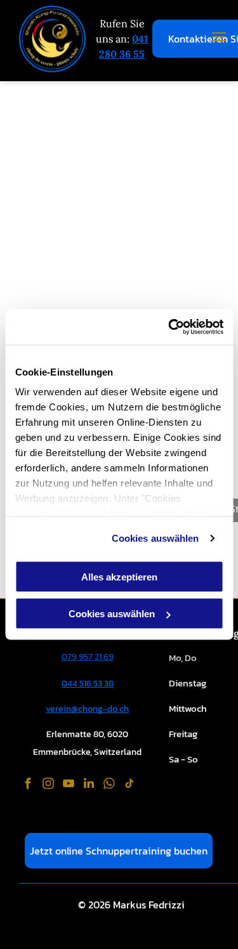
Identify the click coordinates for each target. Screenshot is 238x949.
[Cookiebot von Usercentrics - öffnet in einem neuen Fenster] (169, 327)
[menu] (219, 36)
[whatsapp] (109, 785)
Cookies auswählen (155, 538)
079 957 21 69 (88, 657)
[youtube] (68, 785)
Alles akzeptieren (119, 576)
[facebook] (28, 785)
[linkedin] (89, 785)
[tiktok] (129, 785)
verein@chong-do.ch (87, 709)
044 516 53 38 (88, 683)
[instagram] (48, 785)
